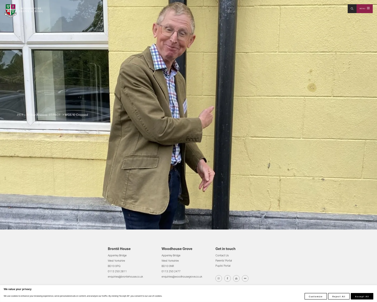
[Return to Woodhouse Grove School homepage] (23, 11)
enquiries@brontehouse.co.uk (125, 277)
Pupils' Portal (222, 266)
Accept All (362, 296)
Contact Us (222, 256)
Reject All (338, 296)
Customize (316, 296)
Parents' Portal (223, 261)
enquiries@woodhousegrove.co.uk (182, 277)
